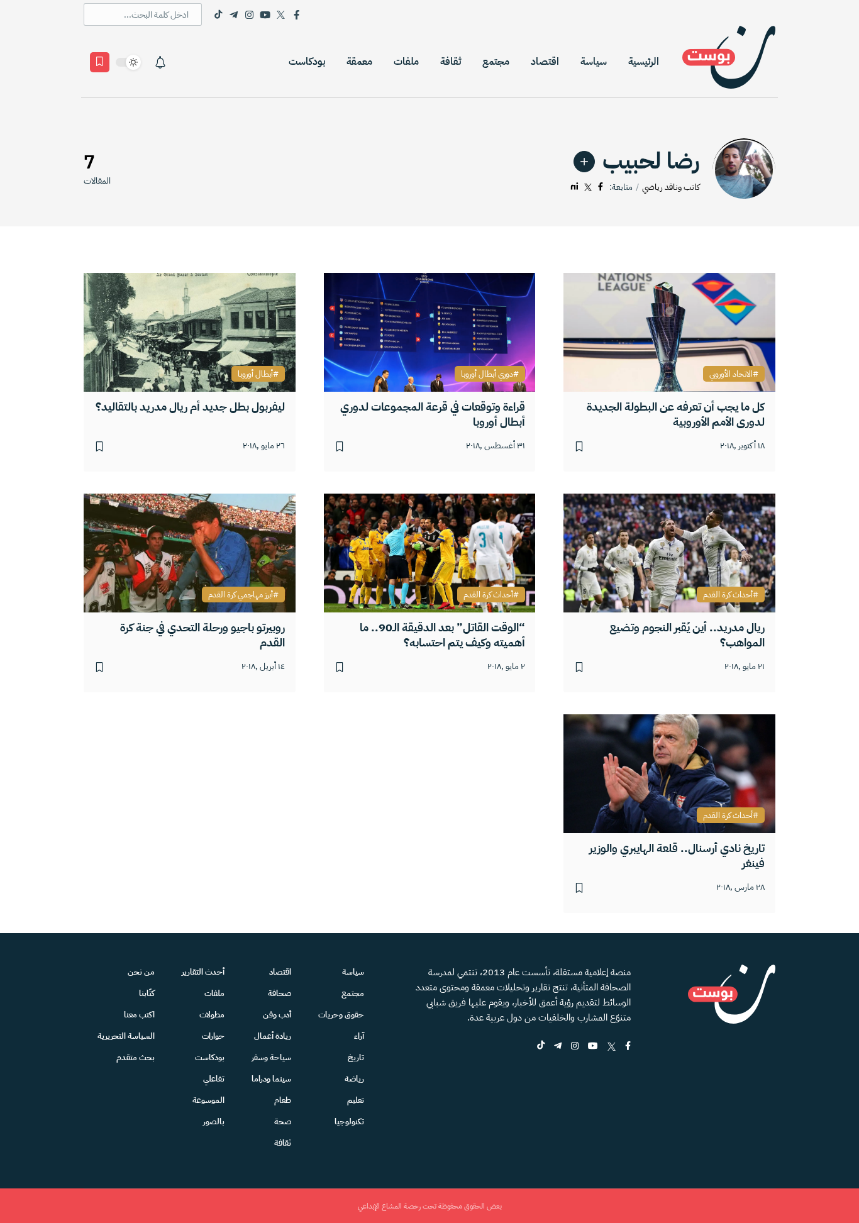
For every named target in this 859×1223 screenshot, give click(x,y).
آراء (359, 1036)
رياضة (354, 1079)
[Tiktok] (218, 14)
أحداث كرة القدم (728, 595)
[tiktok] (541, 1046)
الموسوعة (208, 1100)
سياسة (593, 61)
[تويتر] (588, 187)
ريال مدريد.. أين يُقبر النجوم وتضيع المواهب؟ (687, 635)
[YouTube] (265, 14)
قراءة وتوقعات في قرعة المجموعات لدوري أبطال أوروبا (432, 414)
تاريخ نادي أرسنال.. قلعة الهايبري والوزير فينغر (677, 855)
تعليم (355, 1100)
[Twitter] (281, 14)
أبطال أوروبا (255, 374)
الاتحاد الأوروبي (731, 374)
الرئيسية (643, 61)
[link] (584, 161)
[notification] (160, 62)
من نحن (141, 972)
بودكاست (307, 61)
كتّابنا (147, 993)
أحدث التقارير (203, 972)
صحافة (279, 993)
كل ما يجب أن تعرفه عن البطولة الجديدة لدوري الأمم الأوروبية (676, 414)
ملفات (406, 61)
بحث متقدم (135, 1057)
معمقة (359, 61)
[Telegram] (233, 14)
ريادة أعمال (272, 1036)
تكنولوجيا (349, 1121)
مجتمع (495, 61)
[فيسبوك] (600, 187)
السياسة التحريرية (126, 1036)
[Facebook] (296, 14)
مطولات (211, 1015)
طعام (282, 1100)
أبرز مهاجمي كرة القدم (240, 595)
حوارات (213, 1036)
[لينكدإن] (574, 187)
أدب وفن (277, 1015)
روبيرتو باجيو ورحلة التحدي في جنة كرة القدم (202, 635)
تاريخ (356, 1057)
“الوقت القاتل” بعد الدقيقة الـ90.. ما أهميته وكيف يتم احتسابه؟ (442, 635)
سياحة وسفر (271, 1057)
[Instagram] (249, 14)
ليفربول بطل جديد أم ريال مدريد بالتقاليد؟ (190, 406)
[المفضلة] (100, 62)
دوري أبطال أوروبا (487, 374)
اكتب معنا (139, 1015)
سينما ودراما (271, 1079)
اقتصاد (545, 61)
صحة (282, 1121)
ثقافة (450, 61)
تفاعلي (213, 1079)
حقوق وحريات (341, 1015)
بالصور (213, 1121)
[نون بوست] (728, 62)
